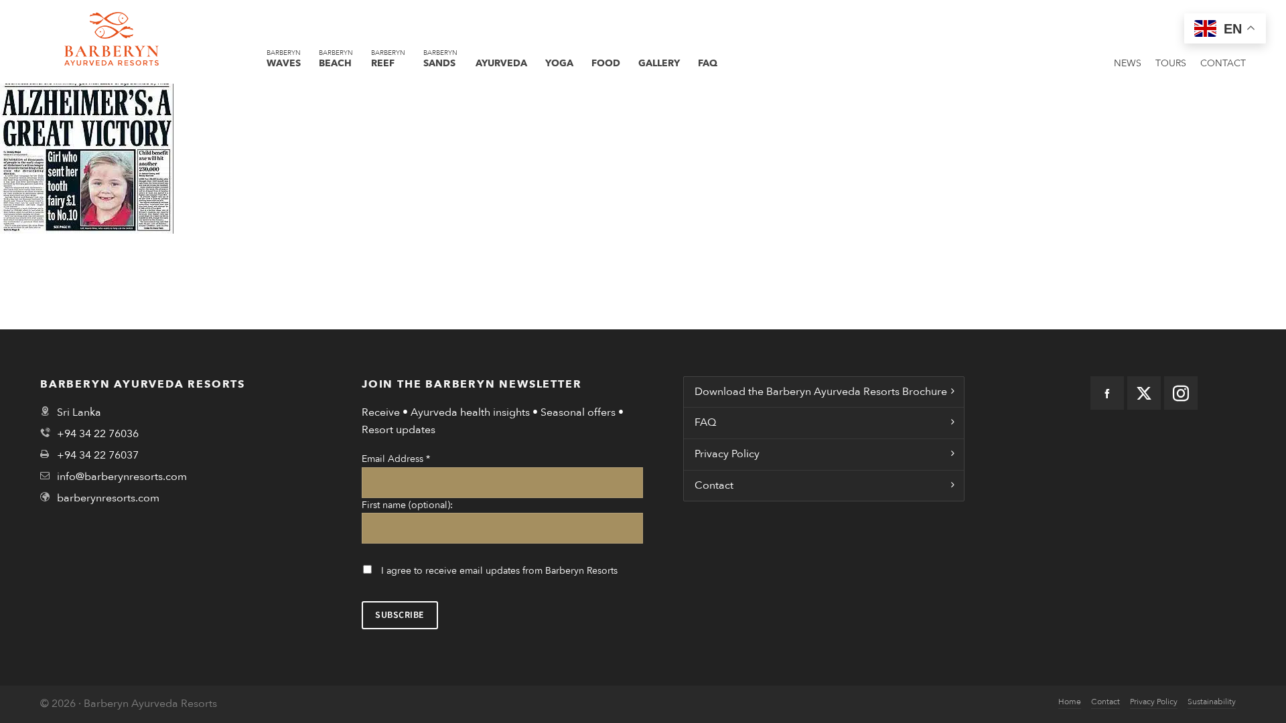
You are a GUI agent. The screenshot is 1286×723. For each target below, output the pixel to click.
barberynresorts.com (108, 498)
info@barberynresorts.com (122, 476)
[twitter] (1144, 393)
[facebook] (1107, 393)
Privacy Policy (727, 454)
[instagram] (1181, 393)
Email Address (396, 459)
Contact (714, 485)
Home (1069, 701)
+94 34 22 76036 (98, 433)
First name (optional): (407, 505)
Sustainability (1212, 701)
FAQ (705, 422)
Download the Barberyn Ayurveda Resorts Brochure (821, 391)
